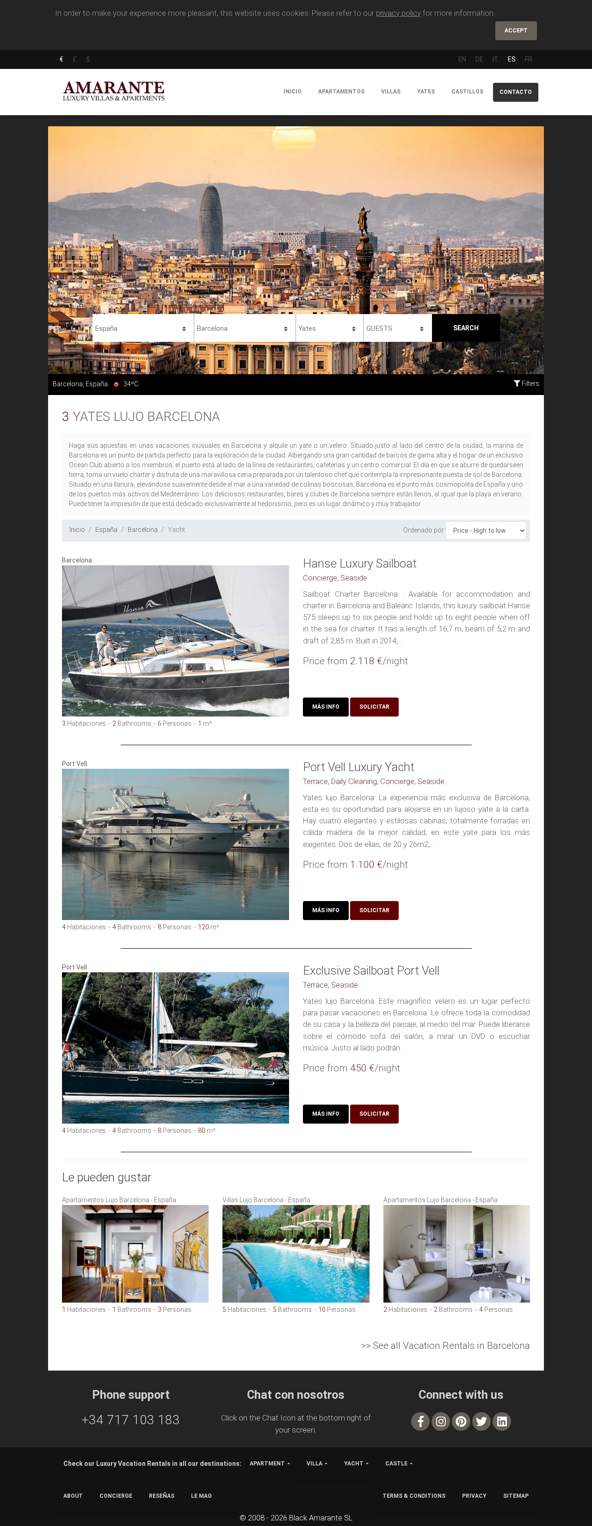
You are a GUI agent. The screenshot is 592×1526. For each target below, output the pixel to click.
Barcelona (143, 529)
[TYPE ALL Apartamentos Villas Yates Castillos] (329, 326)
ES (512, 59)
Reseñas (161, 1496)
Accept (516, 30)
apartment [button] (267, 1463)
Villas (391, 91)
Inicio (293, 91)
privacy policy (398, 13)
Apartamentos (341, 91)
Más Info (325, 707)
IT (496, 59)
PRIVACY (474, 1496)
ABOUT (73, 1496)
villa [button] (314, 1463)
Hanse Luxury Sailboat (360, 563)
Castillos (467, 91)
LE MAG (201, 1496)
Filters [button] (529, 383)
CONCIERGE (115, 1496)
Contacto (516, 92)
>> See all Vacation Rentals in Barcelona (445, 1345)
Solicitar (374, 707)
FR (528, 59)
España (106, 529)
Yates (426, 91)
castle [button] (396, 1463)
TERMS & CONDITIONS (413, 1496)
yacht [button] (354, 1463)
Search (466, 328)
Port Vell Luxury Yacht (358, 767)
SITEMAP (516, 1496)
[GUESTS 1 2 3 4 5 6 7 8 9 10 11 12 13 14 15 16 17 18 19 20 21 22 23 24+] (398, 326)
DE (479, 59)
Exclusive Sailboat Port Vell (371, 970)
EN (462, 59)
